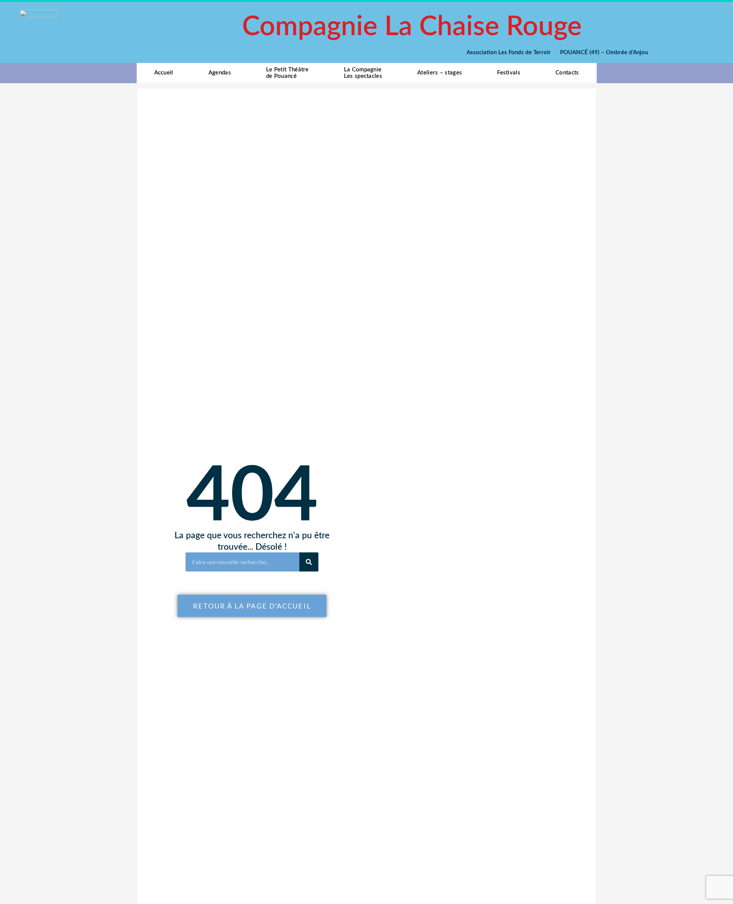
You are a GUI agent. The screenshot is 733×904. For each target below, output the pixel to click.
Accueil (163, 73)
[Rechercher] (308, 561)
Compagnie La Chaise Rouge (412, 26)
